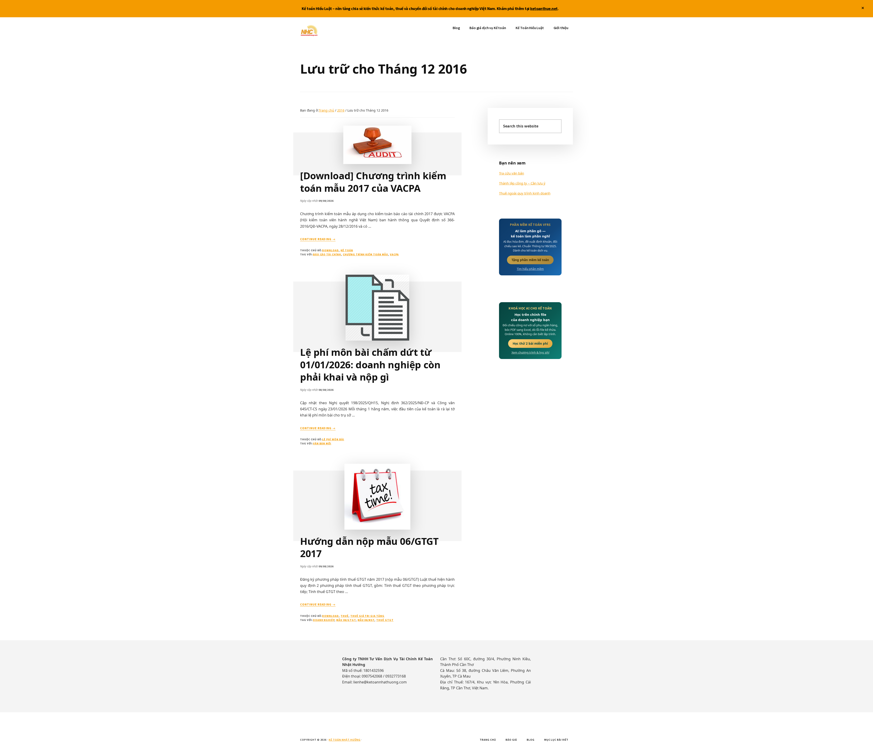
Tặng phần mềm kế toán (530, 260)
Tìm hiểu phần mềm (530, 269)
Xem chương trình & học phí (530, 352)
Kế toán (347, 250)
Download (330, 250)
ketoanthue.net (543, 8)
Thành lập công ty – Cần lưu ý (522, 183)
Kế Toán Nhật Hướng (344, 739)
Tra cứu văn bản (511, 173)
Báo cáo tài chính (327, 254)
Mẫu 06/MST (366, 620)
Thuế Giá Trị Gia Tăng (367, 616)
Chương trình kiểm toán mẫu (365, 254)
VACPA (394, 254)
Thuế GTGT (385, 620)
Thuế (345, 616)
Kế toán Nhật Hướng (334, 31)
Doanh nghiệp (324, 620)
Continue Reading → (318, 239)
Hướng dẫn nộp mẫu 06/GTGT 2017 (369, 547)
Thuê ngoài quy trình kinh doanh (524, 193)
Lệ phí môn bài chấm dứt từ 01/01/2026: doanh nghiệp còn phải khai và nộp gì (370, 364)
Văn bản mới (322, 443)
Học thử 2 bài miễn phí (530, 343)
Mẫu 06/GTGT (346, 620)
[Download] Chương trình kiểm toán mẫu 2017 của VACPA (373, 181)
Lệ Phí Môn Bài (333, 439)
